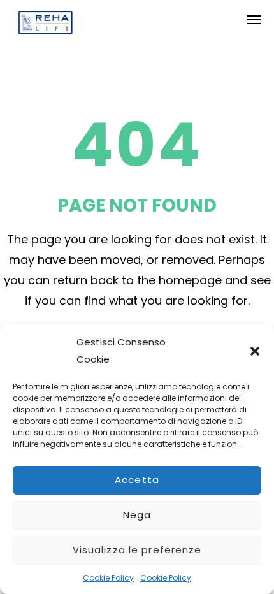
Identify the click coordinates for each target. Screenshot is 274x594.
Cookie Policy (108, 577)
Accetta (137, 479)
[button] (255, 351)
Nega (137, 514)
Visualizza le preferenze (137, 549)
